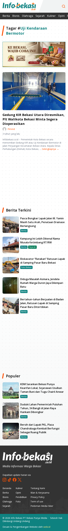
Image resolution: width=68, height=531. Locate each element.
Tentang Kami (38, 488)
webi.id (46, 526)
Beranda (7, 488)
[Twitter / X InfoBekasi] (20, 480)
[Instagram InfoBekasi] (4, 480)
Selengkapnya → (50, 148)
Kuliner (51, 16)
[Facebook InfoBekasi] (14, 480)
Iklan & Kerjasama (40, 492)
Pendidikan (21, 497)
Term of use (37, 501)
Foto (18, 501)
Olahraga (27, 16)
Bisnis (15, 16)
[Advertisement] (34, 178)
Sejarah (40, 16)
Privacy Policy (37, 497)
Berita (6, 16)
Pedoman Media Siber (42, 505)
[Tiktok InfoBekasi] (9, 480)
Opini (61, 16)
